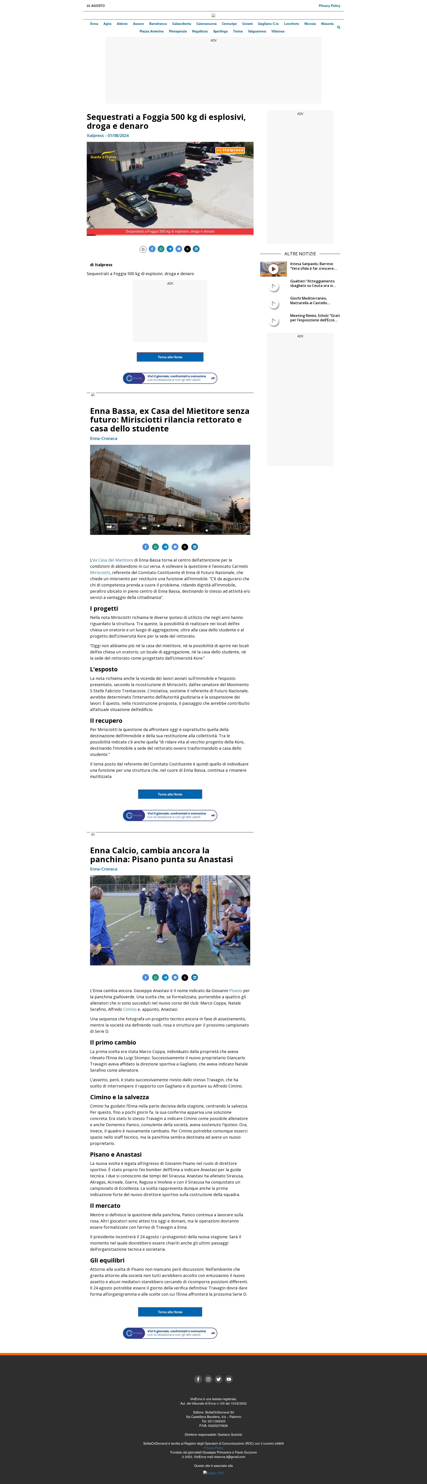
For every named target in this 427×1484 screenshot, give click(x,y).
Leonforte (291, 23)
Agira (107, 23)
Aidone (122, 23)
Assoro (138, 23)
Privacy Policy (329, 5)
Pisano (235, 990)
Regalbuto (200, 31)
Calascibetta (181, 23)
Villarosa (277, 31)
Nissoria (327, 23)
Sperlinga (220, 31)
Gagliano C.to (268, 23)
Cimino (130, 1009)
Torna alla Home (170, 357)
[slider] (165, 232)
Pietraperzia (178, 31)
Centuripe (229, 23)
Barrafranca (158, 23)
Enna (94, 23)
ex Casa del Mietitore (113, 560)
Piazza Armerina (152, 31)
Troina (238, 31)
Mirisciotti (100, 572)
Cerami (247, 23)
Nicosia (310, 23)
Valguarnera (257, 31)
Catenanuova (206, 23)
